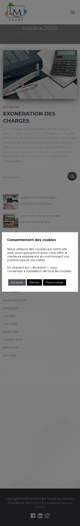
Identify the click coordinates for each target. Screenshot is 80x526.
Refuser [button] (34, 282)
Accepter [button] (17, 282)
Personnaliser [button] (55, 282)
